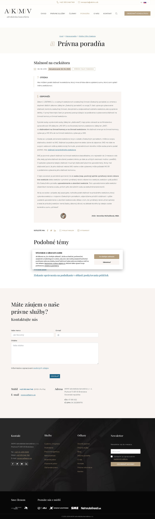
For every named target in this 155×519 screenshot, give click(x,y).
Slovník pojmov (84, 444)
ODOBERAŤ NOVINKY (125, 464)
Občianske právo (51, 468)
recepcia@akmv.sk (89, 2)
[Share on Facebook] (48, 230)
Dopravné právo (50, 464)
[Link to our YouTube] (21, 463)
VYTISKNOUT (84, 230)
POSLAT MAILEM (68, 230)
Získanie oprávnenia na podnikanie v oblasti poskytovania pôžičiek (71, 275)
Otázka (14, 341)
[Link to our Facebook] (12, 463)
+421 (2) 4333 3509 (21, 452)
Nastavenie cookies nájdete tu (54, 263)
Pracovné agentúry (52, 452)
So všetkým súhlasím (106, 256)
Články (72, 13)
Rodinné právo (50, 460)
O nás (96, 13)
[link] (116, 13)
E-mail (58, 330)
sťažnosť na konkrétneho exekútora (62, 150)
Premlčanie (40, 269)
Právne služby (57, 13)
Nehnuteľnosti (50, 456)
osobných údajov (41, 368)
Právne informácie (85, 468)
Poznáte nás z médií (49, 499)
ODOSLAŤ (55, 376)
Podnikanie (48, 448)
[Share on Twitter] (51, 230)
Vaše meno (16, 330)
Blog (79, 452)
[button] (144, 2)
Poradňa (85, 13)
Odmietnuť (107, 262)
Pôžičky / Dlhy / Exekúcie (87, 36)
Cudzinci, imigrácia (52, 444)
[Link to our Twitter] (17, 463)
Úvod (43, 13)
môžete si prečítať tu (51, 266)
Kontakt (107, 13)
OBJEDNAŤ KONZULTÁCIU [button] (137, 13)
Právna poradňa (70, 36)
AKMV (18, 13)
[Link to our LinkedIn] (26, 463)
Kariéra (80, 471)
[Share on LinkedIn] (55, 230)
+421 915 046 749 (66, 2)
